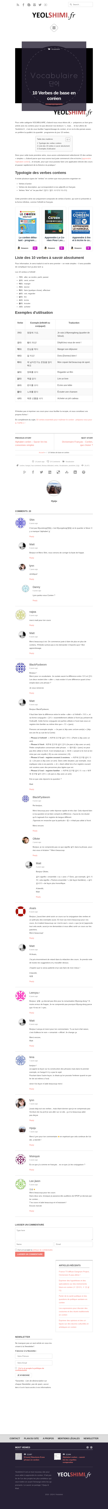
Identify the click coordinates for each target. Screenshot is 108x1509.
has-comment (36, 466)
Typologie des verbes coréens (50, 143)
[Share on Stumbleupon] (66, 472)
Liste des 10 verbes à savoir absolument (54, 146)
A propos (48, 1438)
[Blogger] (29, 5)
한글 (77, 466)
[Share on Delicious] (58, 472)
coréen (22, 466)
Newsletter (91, 1438)
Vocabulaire (55, 49)
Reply (31, 536)
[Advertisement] (54, 70)
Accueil (41, 452)
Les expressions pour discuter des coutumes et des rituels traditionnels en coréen (74, 1311)
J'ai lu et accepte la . (35, 1250)
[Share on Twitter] (41, 472)
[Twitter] (40, 5)
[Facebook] (23, 5)
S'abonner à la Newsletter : (26, 1351)
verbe (56, 466)
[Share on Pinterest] (83, 472)
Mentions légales (69, 1438)
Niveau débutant (48, 466)
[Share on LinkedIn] (75, 472)
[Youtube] (45, 5)
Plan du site (31, 1438)
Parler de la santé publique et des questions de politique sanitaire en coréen (73, 1299)
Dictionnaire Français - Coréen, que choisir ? (77, 443)
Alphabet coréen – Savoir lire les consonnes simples (31, 443)
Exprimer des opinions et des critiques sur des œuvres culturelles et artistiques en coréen (74, 1323)
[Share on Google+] (24, 472)
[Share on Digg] (49, 472)
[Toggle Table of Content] (66, 139)
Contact (15, 1438)
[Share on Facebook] (32, 472)
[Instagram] (34, 5)
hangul (27, 466)
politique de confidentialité (42, 1250)
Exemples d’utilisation (47, 149)
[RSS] (18, 5)
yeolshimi (72, 466)
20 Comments (55, 462)
